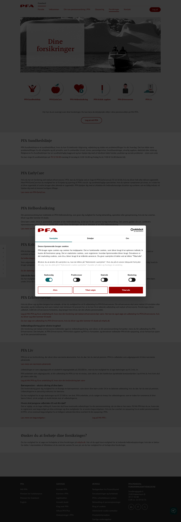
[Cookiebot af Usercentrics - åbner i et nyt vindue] (132, 230)
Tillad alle (126, 290)
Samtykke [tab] (53, 238)
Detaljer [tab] (90, 238)
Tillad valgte (90, 290)
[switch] (76, 280)
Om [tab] (127, 238)
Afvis (55, 290)
